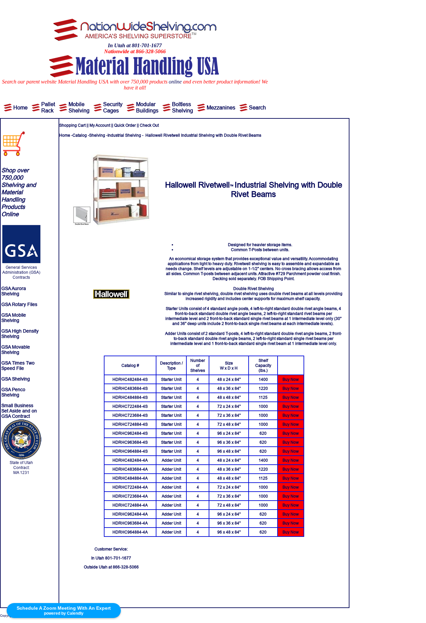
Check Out (149, 125)
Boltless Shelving (182, 107)
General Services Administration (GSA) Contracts (21, 272)
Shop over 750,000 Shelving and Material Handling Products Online (18, 192)
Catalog (80, 135)
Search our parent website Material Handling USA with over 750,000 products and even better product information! (131, 81)
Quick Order (125, 125)
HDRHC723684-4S (130, 415)
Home (20, 107)
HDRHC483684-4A (130, 469)
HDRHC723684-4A (130, 496)
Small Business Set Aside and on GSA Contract (19, 411)
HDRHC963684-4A (130, 523)
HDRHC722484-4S (130, 406)
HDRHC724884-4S (130, 424)
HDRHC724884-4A (130, 505)
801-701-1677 (118, 557)
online (175, 81)
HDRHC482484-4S (130, 379)
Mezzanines (221, 107)
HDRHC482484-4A (130, 460)
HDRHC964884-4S (130, 451)
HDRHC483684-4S (130, 388)
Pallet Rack (48, 107)
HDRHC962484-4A (130, 514)
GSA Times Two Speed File (18, 365)
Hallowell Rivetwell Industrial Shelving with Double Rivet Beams (203, 135)
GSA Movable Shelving (15, 349)
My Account (100, 125)
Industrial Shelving (124, 135)
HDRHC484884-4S (130, 397)
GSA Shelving (15, 379)
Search (257, 107)
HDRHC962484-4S (130, 433)
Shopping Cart (72, 125)
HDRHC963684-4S (130, 442)
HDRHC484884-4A (130, 478)
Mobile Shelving (79, 107)
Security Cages (112, 107)
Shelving (97, 135)
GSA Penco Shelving (13, 392)
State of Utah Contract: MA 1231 (21, 467)
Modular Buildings (147, 107)
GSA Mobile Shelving (13, 317)
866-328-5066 (126, 566)
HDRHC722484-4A (130, 487)
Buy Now (291, 379)
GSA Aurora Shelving (13, 291)
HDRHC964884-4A (130, 532)
